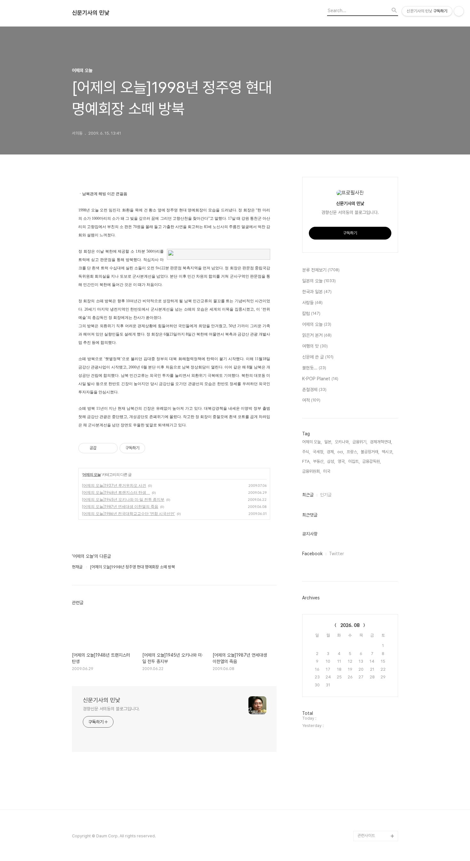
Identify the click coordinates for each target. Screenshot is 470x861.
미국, (327, 471)
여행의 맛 (315, 346)
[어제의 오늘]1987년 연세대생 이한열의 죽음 (120, 506)
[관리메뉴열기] (459, 11)
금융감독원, (371, 461)
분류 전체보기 (321, 270)
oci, (340, 451)
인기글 (326, 494)
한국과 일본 (317, 291)
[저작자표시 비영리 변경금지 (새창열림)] (153, 448)
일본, (328, 441)
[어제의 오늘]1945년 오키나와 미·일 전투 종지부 (123, 499)
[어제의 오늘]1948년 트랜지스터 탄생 (116, 492)
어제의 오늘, (312, 441)
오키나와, (342, 441)
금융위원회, (311, 471)
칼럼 (311, 313)
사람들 (312, 302)
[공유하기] (102, 448)
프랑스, (352, 451)
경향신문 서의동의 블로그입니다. (111, 708)
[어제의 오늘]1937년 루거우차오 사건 (114, 485)
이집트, (354, 461)
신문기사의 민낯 (90, 13)
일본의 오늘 (319, 280)
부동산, (319, 461)
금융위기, (359, 441)
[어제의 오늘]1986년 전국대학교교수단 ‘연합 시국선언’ (128, 513)
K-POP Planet (320, 378)
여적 (311, 400)
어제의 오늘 (91, 474)
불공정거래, (370, 451)
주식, (306, 451)
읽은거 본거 (317, 335)
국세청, (318, 451)
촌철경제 (314, 389)
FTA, (306, 461)
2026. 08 (350, 625)
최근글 (308, 494)
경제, (331, 451)
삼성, (331, 461)
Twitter (336, 553)
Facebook (312, 553)
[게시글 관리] (110, 448)
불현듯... (314, 367)
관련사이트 (366, 835)
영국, (342, 461)
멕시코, (387, 451)
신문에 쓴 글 (317, 356)
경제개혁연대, (381, 441)
